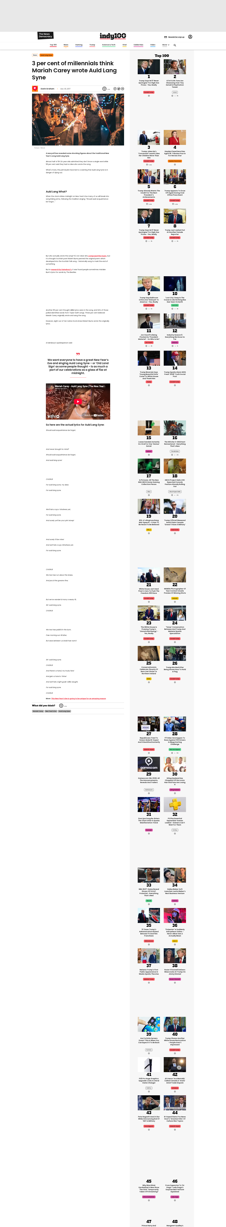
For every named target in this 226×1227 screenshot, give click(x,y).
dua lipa (149, 830)
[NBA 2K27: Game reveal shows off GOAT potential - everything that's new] (149, 875)
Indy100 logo (113, 36)
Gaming (78, 45)
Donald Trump (148, 92)
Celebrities (138, 45)
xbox (148, 492)
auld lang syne (46, 55)
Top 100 (53, 45)
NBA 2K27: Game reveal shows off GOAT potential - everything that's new (149, 892)
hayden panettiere (175, 161)
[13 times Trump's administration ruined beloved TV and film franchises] (149, 915)
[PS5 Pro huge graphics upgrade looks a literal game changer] (149, 1064)
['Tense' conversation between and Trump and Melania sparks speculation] (175, 613)
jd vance (175, 1088)
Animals (175, 598)
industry (175, 342)
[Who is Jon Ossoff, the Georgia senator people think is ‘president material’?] (149, 321)
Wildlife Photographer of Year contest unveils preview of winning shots (175, 591)
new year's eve (50, 711)
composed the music (97, 256)
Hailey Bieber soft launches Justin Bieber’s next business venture (175, 891)
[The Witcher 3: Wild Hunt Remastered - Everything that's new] (175, 427)
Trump (92, 45)
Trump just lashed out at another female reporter (175, 232)
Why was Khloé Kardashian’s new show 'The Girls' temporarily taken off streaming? (149, 1188)
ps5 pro (149, 1088)
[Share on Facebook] (115, 88)
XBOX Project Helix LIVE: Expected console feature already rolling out (175, 483)
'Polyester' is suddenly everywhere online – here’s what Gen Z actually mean (175, 932)
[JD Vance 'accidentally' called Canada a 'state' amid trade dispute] (175, 1064)
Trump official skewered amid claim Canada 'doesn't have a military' (175, 522)
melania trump (149, 979)
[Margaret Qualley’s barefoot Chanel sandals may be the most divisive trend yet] (175, 1211)
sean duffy (174, 530)
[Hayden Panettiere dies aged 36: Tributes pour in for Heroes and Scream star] (175, 137)
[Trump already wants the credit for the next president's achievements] (149, 176)
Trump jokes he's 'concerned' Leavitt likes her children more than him (149, 154)
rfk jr (149, 530)
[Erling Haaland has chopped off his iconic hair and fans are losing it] (175, 764)
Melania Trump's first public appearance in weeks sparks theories (149, 972)
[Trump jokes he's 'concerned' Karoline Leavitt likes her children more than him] (149, 137)
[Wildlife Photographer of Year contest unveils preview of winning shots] (175, 574)
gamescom (149, 790)
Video (152, 45)
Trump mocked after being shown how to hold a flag (175, 669)
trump (149, 382)
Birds (148, 679)
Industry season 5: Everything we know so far (175, 337)
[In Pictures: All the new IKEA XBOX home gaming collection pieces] (149, 466)
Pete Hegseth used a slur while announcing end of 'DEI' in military (149, 1119)
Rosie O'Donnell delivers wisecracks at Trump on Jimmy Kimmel (175, 972)
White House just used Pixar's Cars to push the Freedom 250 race (148, 591)
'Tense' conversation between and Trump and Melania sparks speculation (174, 630)
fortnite (148, 1050)
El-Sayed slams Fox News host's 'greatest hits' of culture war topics (175, 1119)
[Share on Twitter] (118, 88)
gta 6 (175, 92)
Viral (125, 45)
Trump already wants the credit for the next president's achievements (149, 194)
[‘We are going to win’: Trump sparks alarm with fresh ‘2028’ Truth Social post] (175, 358)
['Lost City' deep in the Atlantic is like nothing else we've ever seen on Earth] (175, 283)
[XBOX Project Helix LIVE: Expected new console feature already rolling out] (175, 466)
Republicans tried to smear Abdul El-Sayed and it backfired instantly (149, 740)
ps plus (175, 830)
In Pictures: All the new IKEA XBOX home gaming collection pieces (149, 482)
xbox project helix (174, 492)
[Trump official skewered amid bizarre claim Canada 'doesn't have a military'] (175, 506)
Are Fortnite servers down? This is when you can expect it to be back (148, 1040)
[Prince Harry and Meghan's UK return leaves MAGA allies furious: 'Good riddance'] (149, 1211)
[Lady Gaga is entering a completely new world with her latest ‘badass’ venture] (175, 1171)
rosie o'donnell (175, 979)
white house (149, 941)
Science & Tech (108, 45)
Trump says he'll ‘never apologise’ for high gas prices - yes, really (149, 83)
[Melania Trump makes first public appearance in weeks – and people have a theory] (149, 955)
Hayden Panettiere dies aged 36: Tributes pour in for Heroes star (175, 153)
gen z (175, 941)
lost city (175, 305)
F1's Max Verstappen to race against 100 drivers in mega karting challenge (175, 741)
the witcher (175, 451)
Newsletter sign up (176, 37)
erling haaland (174, 790)
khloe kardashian (148, 1197)
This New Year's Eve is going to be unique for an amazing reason (78, 698)
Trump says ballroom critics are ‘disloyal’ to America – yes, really (149, 300)
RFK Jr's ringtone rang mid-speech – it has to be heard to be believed (149, 522)
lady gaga (175, 1197)
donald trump (148, 161)
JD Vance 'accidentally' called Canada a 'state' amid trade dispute (174, 1081)
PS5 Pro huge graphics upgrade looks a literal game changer (149, 1081)
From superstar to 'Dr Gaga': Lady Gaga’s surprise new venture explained (174, 1188)
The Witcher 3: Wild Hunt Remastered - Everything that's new (175, 444)
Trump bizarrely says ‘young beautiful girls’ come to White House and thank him (148, 375)
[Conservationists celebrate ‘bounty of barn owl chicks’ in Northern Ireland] (149, 653)
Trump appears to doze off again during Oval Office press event (174, 193)
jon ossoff (148, 342)
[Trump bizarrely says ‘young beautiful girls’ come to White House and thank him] (149, 358)
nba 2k (149, 901)
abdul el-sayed (149, 749)
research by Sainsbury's (61, 269)
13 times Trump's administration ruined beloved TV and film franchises (149, 932)
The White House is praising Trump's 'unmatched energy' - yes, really (149, 630)
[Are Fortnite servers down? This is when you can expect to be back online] (149, 1024)
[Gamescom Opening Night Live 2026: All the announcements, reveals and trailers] (149, 764)
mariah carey (38, 711)
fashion (148, 451)
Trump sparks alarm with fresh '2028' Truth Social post (175, 374)
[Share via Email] (122, 88)
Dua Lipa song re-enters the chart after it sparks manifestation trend (149, 820)
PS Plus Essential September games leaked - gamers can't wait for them (175, 821)
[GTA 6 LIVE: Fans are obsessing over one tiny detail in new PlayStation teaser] (175, 66)
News (66, 45)
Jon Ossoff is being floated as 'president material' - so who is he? (148, 337)
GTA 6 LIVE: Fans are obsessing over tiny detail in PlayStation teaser (175, 84)
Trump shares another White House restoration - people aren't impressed (175, 1041)
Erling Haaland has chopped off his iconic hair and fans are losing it (174, 781)
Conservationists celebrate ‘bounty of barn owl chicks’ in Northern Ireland (149, 670)
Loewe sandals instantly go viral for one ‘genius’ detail (148, 444)
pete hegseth (149, 1126)
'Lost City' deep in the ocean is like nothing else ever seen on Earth (175, 300)
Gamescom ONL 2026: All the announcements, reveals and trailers (149, 780)
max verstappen (175, 749)
